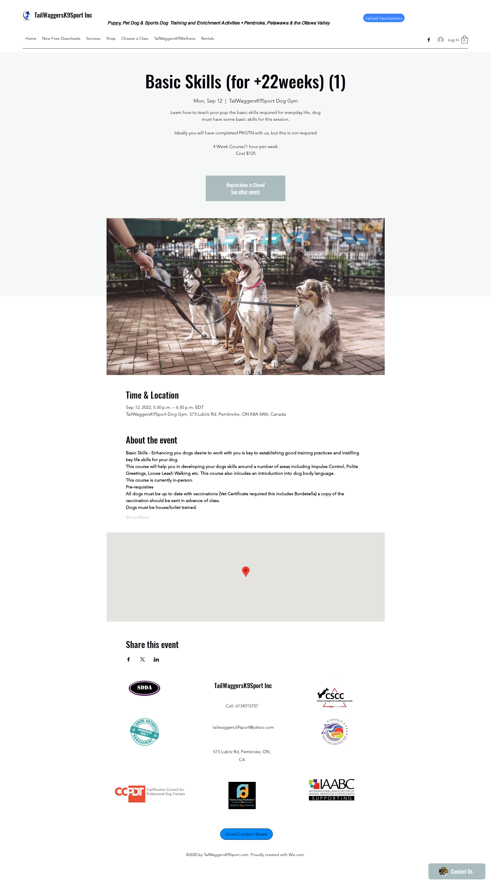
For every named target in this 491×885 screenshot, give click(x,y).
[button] (464, 40)
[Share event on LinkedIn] (156, 659)
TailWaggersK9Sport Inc (63, 14)
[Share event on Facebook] (128, 659)
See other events (245, 191)
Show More (137, 517)
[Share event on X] (142, 659)
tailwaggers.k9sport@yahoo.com (243, 727)
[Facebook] (429, 40)
